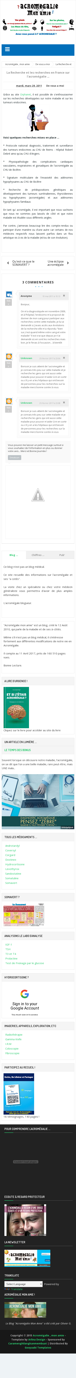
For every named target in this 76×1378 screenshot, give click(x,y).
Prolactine (11, 958)
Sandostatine (13, 873)
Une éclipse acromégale (55, 263)
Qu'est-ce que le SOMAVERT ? (23, 263)
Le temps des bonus (17, 750)
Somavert (11, 883)
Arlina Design (37, 1339)
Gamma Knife (13, 1039)
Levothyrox (12, 869)
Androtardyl (12, 845)
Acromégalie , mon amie (49, 1335)
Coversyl (10, 850)
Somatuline (12, 878)
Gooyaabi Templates (38, 1347)
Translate (17, 1289)
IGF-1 (8, 944)
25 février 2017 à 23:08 (49, 403)
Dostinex (10, 859)
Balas (8, 302)
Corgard (10, 855)
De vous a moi (55, 85)
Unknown (26, 358)
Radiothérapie (13, 1034)
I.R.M (8, 1044)
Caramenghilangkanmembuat (28, 1343)
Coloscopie (12, 1048)
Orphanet (25, 94)
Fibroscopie (12, 1053)
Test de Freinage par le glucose (24, 963)
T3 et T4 (10, 954)
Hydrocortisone (15, 864)
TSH (8, 949)
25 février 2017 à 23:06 (49, 358)
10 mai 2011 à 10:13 (51, 296)
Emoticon (14, 457)
